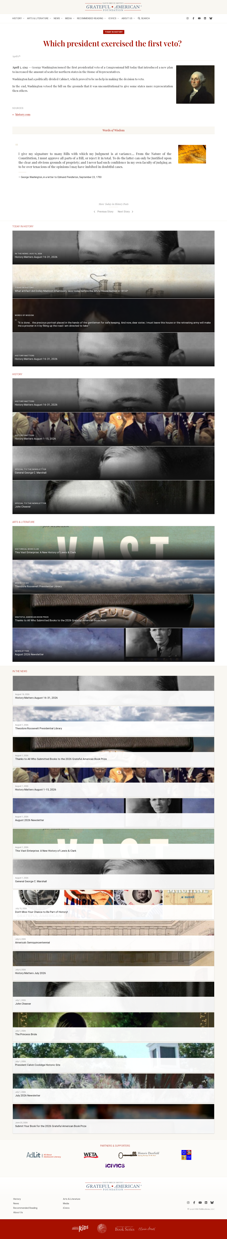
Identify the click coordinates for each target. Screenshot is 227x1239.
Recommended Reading (90, 18)
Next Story (124, 211)
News (57, 18)
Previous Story (105, 211)
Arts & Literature (37, 18)
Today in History (114, 32)
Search (145, 18)
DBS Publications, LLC (204, 1208)
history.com (22, 114)
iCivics (112, 18)
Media (68, 18)
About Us (127, 18)
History (17, 18)
